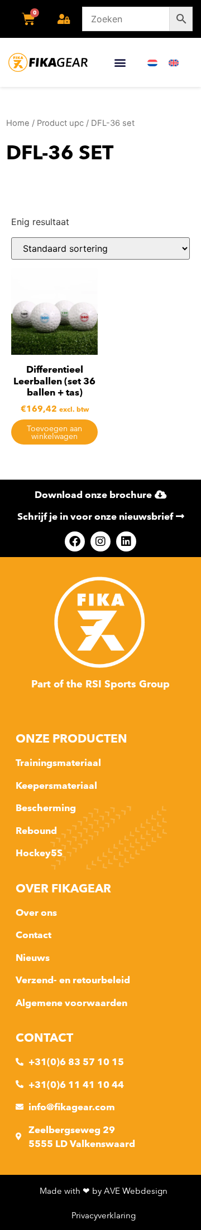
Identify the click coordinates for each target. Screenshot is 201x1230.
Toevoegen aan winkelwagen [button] (54, 432)
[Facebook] (75, 541)
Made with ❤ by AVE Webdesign (104, 1190)
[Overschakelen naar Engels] (173, 62)
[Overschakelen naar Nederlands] (152, 62)
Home (18, 123)
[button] (120, 62)
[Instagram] (100, 541)
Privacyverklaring (103, 1215)
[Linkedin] (126, 541)
